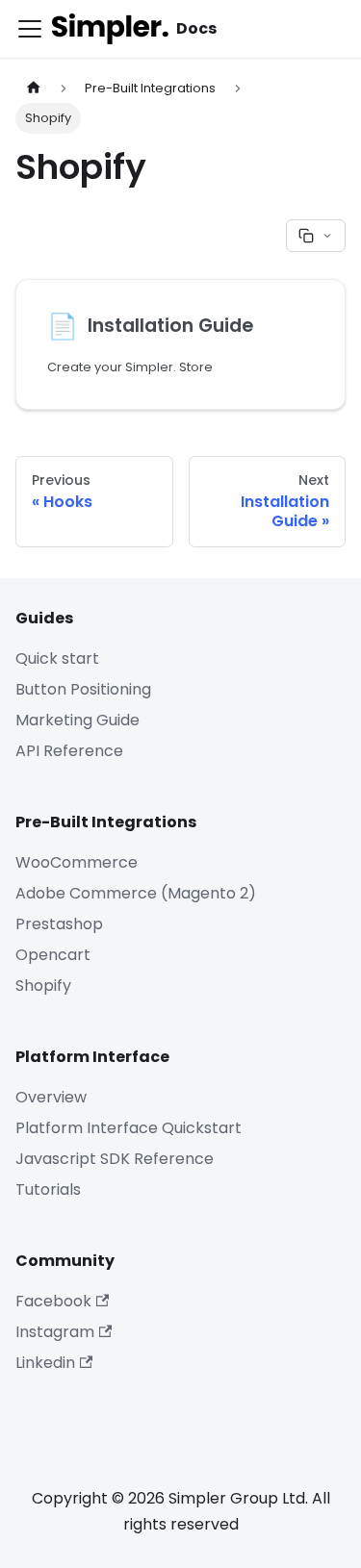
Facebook (53, 1301)
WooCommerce (76, 862)
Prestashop (59, 924)
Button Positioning (83, 689)
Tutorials (48, 1189)
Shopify (43, 985)
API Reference (69, 751)
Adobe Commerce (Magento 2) (135, 893)
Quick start (57, 658)
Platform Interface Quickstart (128, 1128)
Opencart (52, 955)
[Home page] (33, 88)
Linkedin (45, 1363)
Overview (51, 1097)
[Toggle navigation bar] (29, 28)
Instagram (54, 1332)
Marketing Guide (77, 720)
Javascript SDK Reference (114, 1159)
